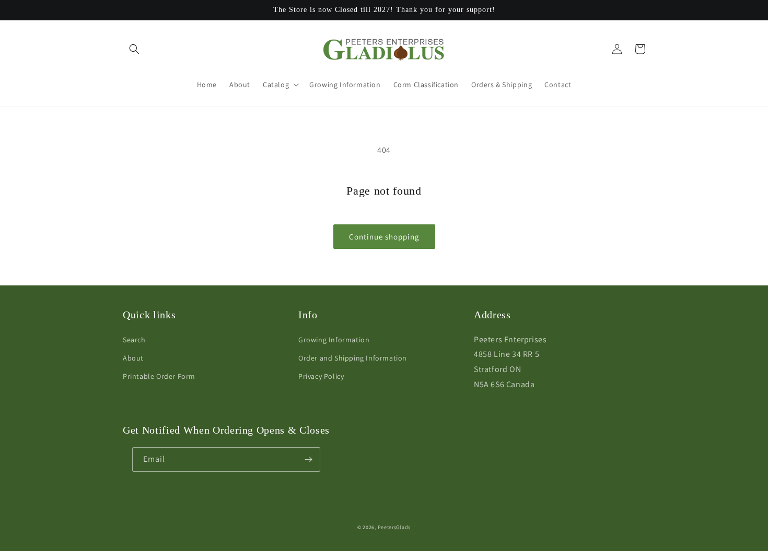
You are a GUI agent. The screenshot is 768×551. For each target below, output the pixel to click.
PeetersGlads (394, 527)
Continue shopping (384, 237)
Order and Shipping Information (352, 358)
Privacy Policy (321, 376)
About (133, 358)
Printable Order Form (159, 376)
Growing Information (333, 339)
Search (134, 339)
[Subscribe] (308, 459)
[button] (134, 49)
